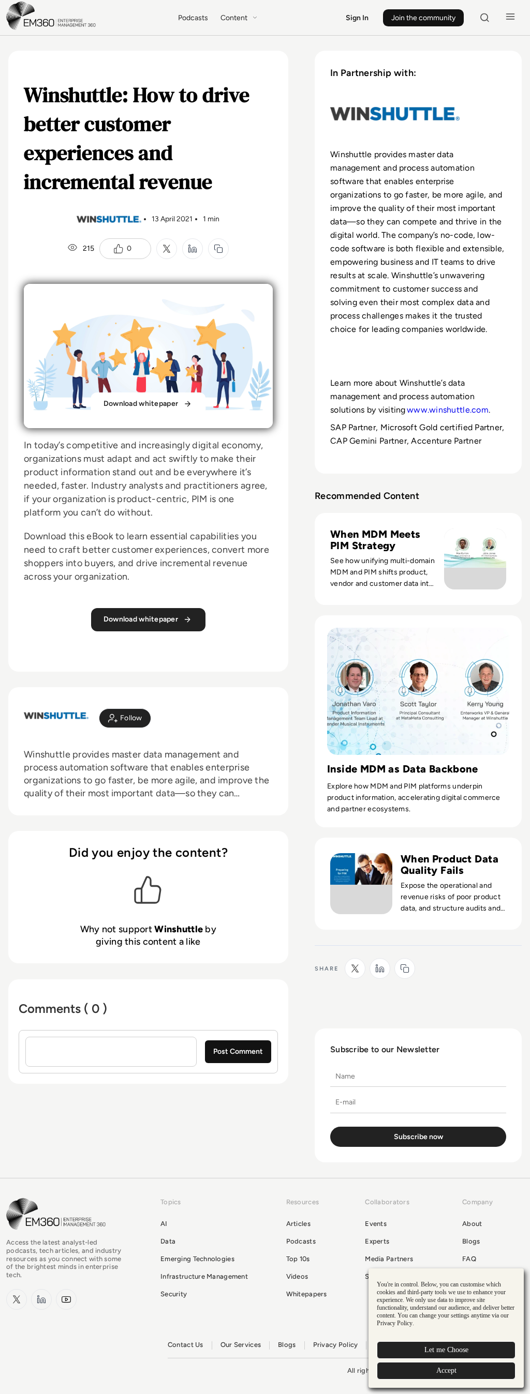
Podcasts (193, 17)
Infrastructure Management (204, 1276)
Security (173, 1294)
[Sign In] (125, 718)
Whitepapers (306, 1294)
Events (376, 1224)
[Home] (52, 28)
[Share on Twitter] (166, 248)
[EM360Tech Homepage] (58, 1234)
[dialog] (446, 1328)
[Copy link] (218, 248)
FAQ (469, 1259)
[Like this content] (118, 249)
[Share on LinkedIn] (192, 248)
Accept (446, 1370)
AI (164, 1224)
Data (167, 1241)
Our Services (240, 1344)
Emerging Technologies (197, 1259)
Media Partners (389, 1259)
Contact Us (185, 1344)
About (472, 1224)
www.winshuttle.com (448, 410)
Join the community (423, 17)
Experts (377, 1241)
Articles (298, 1224)
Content (233, 17)
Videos (297, 1276)
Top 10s (298, 1259)
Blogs (471, 1241)
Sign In (357, 17)
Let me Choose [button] (446, 1350)
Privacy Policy (335, 1344)
